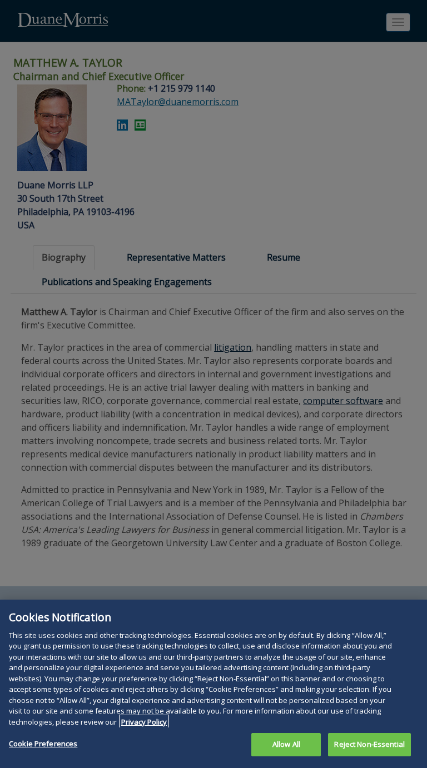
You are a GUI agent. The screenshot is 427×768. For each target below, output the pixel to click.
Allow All (286, 744)
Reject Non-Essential (369, 744)
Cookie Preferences (43, 744)
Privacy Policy (144, 722)
